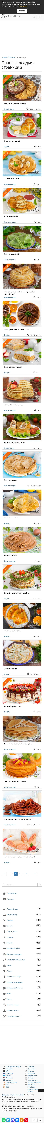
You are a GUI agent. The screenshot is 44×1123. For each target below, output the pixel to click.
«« (4, 874)
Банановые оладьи (11, 216)
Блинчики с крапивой (11, 254)
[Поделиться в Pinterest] (26, 1120)
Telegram (9, 1069)
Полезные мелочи (23, 1016)
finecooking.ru (13, 16)
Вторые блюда (9, 109)
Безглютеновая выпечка (23, 959)
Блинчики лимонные (11, 518)
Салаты (23, 926)
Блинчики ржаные (10, 555)
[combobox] (20, 885)
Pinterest (9, 1078)
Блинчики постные (10, 480)
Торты (23, 965)
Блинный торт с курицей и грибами (17, 593)
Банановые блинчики (11, 178)
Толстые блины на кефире (13, 405)
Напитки (23, 937)
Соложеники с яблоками (13, 367)
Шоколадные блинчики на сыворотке (17, 819)
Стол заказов (11, 893)
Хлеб (23, 993)
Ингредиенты (32, 1075)
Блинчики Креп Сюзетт (12, 631)
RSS (7, 1087)
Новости (31, 1078)
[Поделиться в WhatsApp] (4, 1120)
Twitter (8, 1075)
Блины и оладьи (10, 259)
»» (35, 874)
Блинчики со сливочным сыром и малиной (19, 857)
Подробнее (23, 6)
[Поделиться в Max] (13, 1120)
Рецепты (31, 1071)
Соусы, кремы (23, 931)
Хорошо (22, 10)
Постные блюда (23, 1010)
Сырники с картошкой (12, 141)
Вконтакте (9, 1080)
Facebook (9, 1073)
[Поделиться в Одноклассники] (22, 1120)
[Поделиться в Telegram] (8, 1120)
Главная (4, 57)
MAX (7, 1071)
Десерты (7, 335)
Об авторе (31, 1069)
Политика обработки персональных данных (33, 1087)
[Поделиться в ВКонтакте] (17, 1120)
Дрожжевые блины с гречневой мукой (17, 744)
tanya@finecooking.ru (13, 1066)
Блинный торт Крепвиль (12, 706)
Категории (11, 57)
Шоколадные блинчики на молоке (16, 329)
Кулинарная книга (34, 1082)
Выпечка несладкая (23, 954)
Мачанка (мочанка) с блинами (15, 103)
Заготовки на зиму (23, 976)
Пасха (23, 971)
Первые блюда (23, 909)
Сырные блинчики (10, 668)
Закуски (6, 146)
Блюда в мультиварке (23, 982)
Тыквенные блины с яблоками (15, 781)
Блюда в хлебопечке (23, 988)
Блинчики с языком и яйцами (14, 442)
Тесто (23, 999)
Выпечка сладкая (10, 184)
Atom (7, 1084)
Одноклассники (11, 1082)
